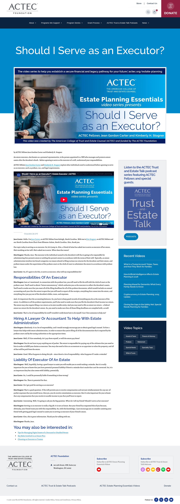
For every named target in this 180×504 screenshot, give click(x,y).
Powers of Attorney (148, 336)
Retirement (141, 342)
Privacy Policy (76, 500)
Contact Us (152, 3)
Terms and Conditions (63, 500)
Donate (167, 486)
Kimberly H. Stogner (52, 165)
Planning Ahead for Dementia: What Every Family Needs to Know (142, 285)
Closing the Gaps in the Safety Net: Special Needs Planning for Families (142, 305)
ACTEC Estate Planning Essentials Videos (120, 486)
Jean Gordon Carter (33, 165)
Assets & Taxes (131, 336)
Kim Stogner (91, 239)
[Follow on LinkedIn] (166, 500)
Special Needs (131, 347)
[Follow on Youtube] (171, 500)
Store (139, 3)
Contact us (12, 486)
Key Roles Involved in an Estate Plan (31, 436)
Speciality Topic (147, 347)
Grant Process (94, 23)
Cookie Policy (49, 500)
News (144, 23)
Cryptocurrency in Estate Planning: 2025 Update (141, 295)
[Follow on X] (161, 500)
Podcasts (131, 236)
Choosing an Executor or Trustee (30, 439)
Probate (128, 342)
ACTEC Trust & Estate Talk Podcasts (122, 23)
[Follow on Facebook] (156, 500)
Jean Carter (35, 239)
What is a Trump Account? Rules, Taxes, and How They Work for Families (141, 265)
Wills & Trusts (130, 353)
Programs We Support (50, 23)
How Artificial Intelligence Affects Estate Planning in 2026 (141, 275)
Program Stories (73, 23)
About (31, 23)
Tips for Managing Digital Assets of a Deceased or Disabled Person (43, 432)
